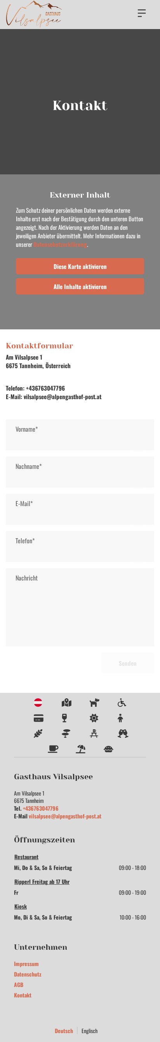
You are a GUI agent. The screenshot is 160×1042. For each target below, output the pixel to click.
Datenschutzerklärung (60, 244)
